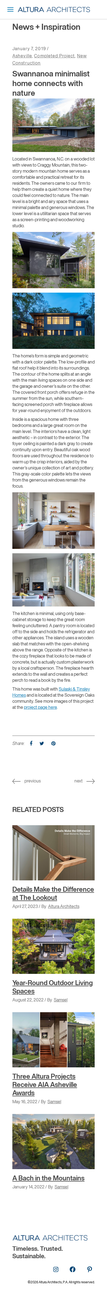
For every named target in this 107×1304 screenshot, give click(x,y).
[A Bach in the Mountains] (53, 1141)
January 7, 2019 (29, 49)
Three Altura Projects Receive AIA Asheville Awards (44, 1085)
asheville (22, 56)
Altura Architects (63, 907)
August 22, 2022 (28, 1000)
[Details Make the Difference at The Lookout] (53, 852)
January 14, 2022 (28, 1187)
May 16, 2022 (24, 1102)
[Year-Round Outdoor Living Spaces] (53, 946)
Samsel (60, 1000)
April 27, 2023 (25, 907)
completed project (54, 56)
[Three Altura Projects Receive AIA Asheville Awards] (53, 1039)
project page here (40, 708)
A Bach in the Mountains (48, 1178)
